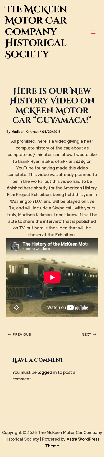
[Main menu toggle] (93, 32)
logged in (47, 372)
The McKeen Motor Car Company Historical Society (36, 32)
